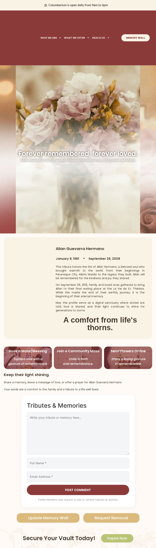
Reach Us (98, 38)
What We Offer (74, 38)
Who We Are (49, 38)
